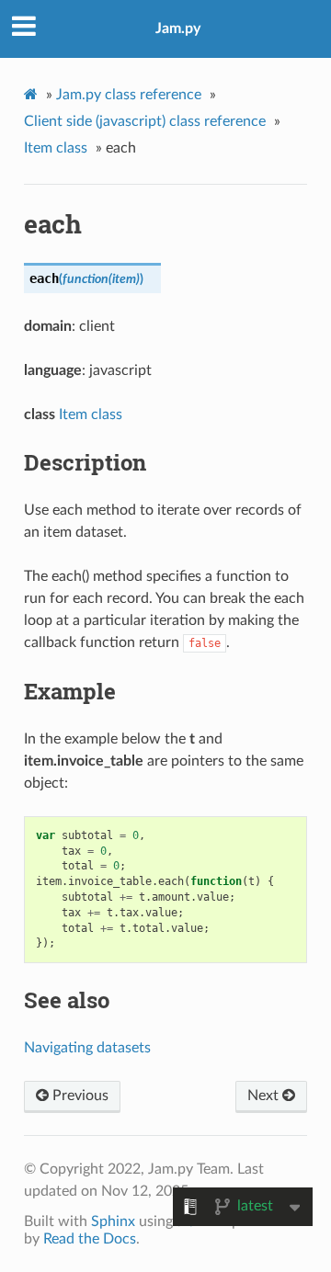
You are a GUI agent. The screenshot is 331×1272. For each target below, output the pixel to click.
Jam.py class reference (128, 94)
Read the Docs (89, 1239)
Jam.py (177, 28)
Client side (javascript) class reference (145, 121)
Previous (78, 1095)
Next (264, 1095)
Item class (55, 148)
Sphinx (113, 1221)
